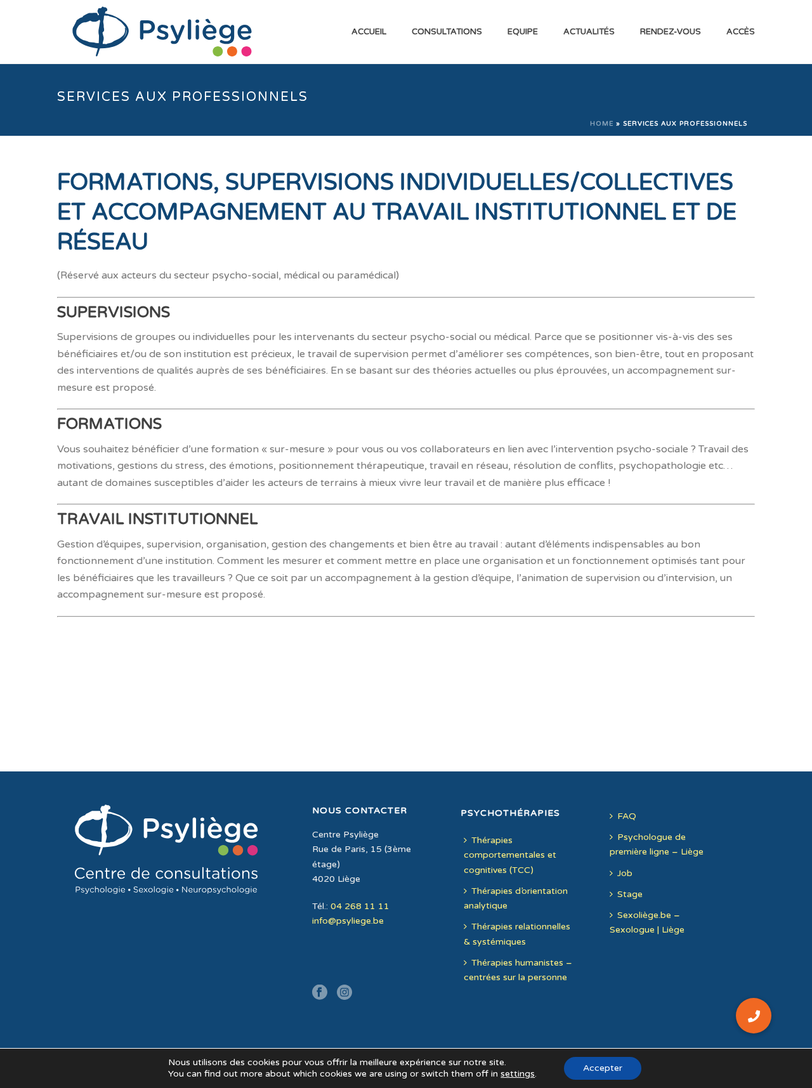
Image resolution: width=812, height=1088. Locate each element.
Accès (740, 32)
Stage (630, 894)
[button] (753, 1015)
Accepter (602, 1068)
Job (624, 873)
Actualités (589, 32)
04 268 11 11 (360, 906)
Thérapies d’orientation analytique (516, 898)
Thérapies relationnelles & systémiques (517, 934)
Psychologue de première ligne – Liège (657, 844)
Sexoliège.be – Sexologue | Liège (647, 922)
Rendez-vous (670, 32)
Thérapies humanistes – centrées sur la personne (518, 970)
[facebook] (319, 993)
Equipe (523, 32)
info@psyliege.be (348, 920)
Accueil (368, 32)
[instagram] (344, 993)
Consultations (447, 32)
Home (601, 124)
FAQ (626, 816)
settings (518, 1073)
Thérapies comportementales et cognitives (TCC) (510, 855)
